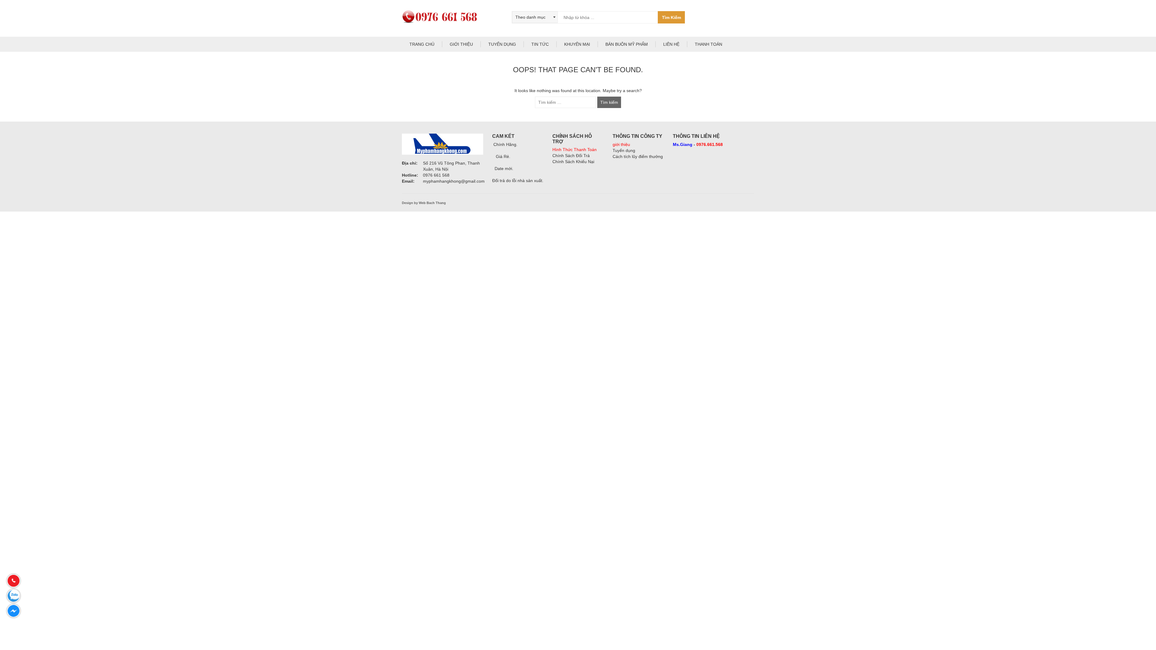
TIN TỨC (540, 44)
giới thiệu (621, 144)
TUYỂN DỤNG (502, 44)
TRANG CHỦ (421, 44)
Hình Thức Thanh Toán (574, 149)
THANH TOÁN (708, 44)
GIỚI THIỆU (461, 44)
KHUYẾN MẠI (577, 44)
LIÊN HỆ (671, 44)
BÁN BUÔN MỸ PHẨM (626, 44)
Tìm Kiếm (671, 17)
